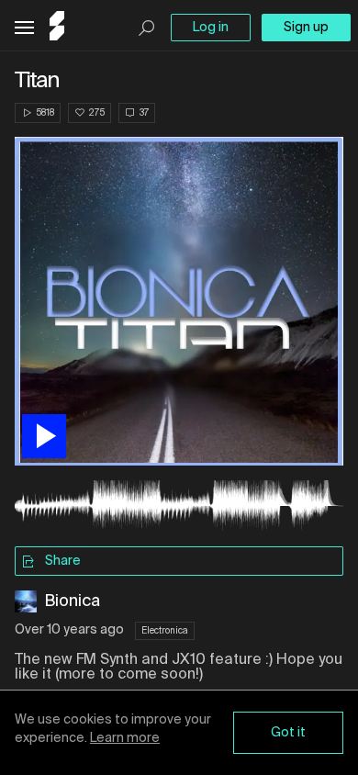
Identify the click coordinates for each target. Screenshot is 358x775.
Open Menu (24, 28)
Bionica (72, 601)
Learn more (125, 738)
